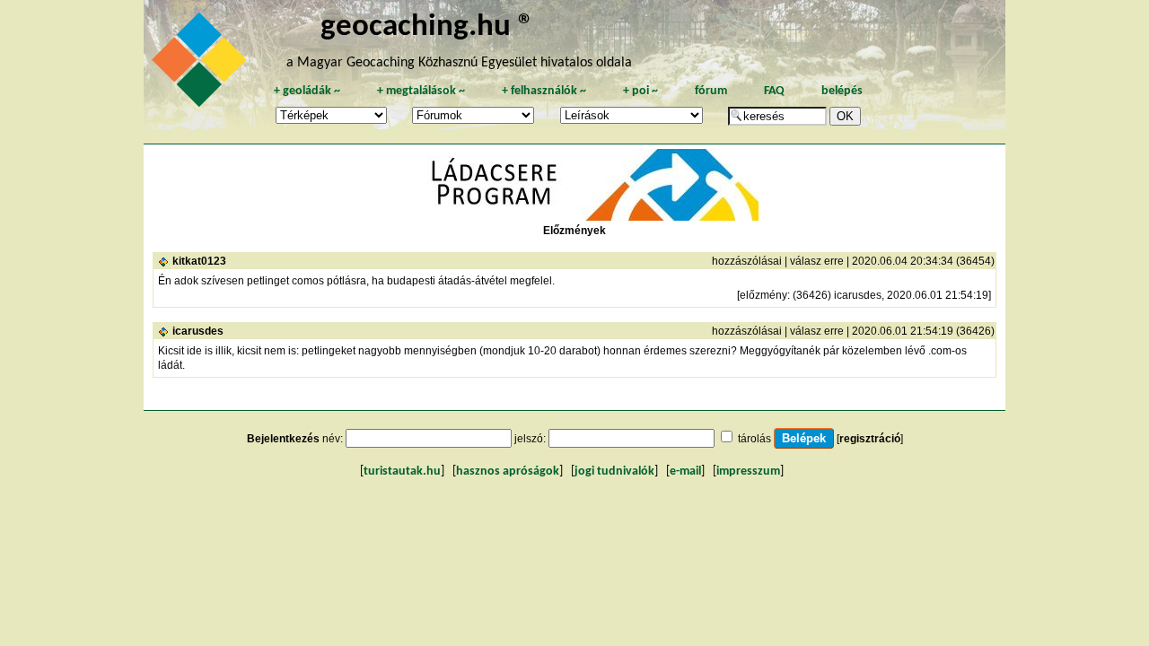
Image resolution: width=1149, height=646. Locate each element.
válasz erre (817, 261)
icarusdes (198, 331)
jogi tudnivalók (614, 471)
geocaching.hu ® (427, 27)
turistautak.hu (402, 471)
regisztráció (869, 438)
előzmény (763, 295)
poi (640, 91)
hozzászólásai (747, 261)
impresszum (748, 471)
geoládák (307, 91)
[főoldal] (202, 64)
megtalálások (421, 91)
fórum (711, 91)
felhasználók (544, 91)
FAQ (774, 91)
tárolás (754, 438)
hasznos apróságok (507, 471)
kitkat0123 (199, 261)
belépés (842, 91)
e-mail (685, 471)
